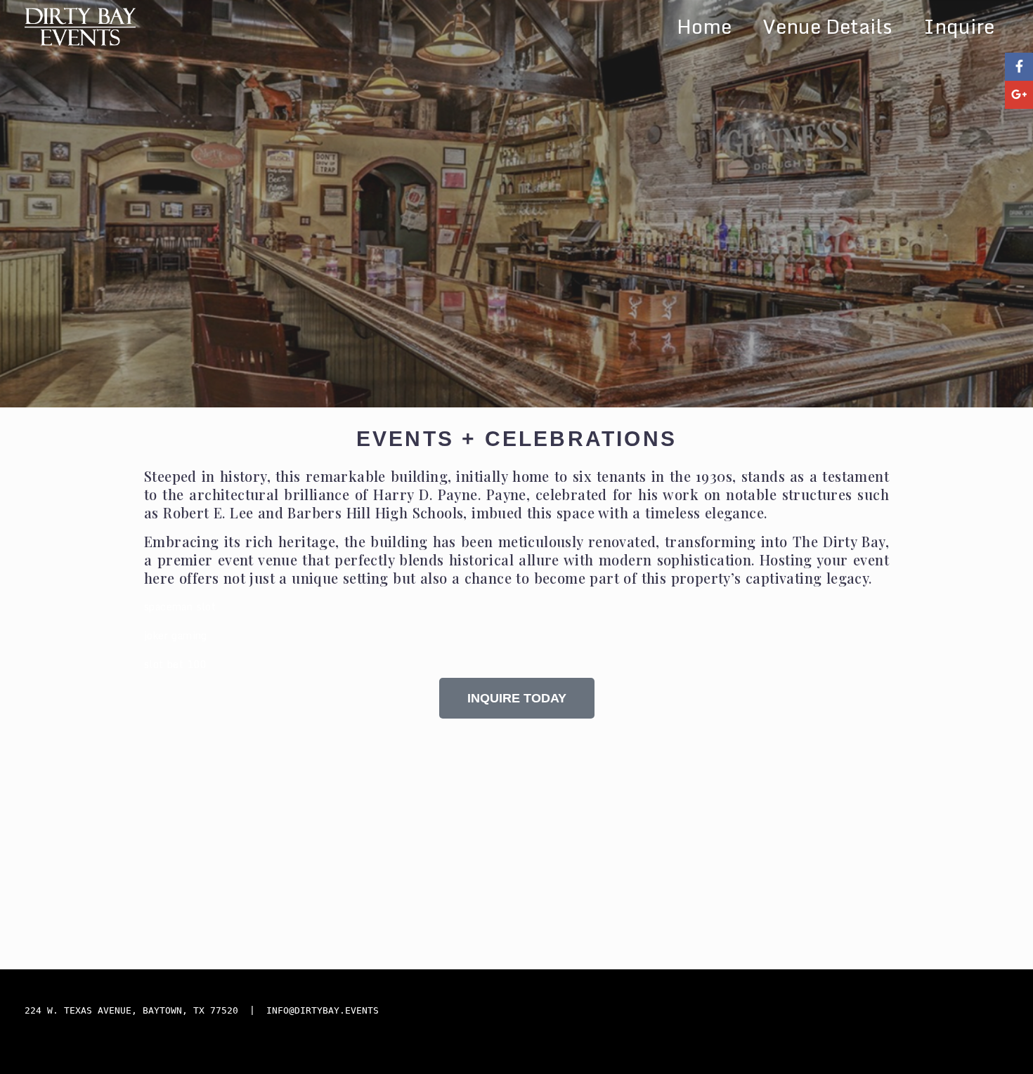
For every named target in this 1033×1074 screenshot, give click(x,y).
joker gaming (175, 635)
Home (704, 26)
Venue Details (827, 26)
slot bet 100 (175, 664)
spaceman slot (180, 606)
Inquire (958, 26)
